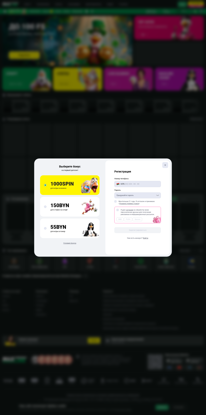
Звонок (137, 219)
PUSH (128, 219)
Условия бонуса (69, 243)
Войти (145, 238)
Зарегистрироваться (137, 230)
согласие (129, 210)
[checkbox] (115, 201)
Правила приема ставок (129, 204)
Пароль (117, 190)
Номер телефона (121, 179)
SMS (120, 219)
